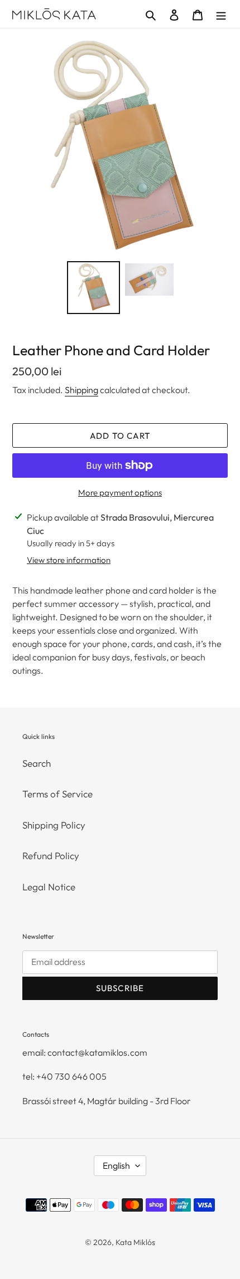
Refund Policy (50, 855)
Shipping (81, 389)
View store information (69, 560)
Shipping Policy (53, 825)
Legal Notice (48, 887)
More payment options (120, 492)
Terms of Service (57, 794)
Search (36, 763)
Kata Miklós (135, 1242)
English (116, 1165)
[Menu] (221, 14)
